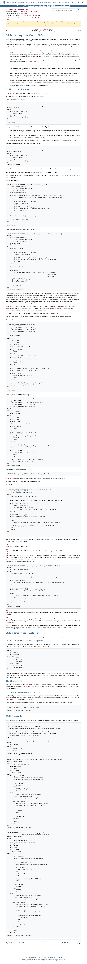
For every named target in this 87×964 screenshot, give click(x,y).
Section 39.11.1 (33, 62)
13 (21, 15)
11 (27, 15)
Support (55, 2)
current (38, 24)
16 (31, 11)
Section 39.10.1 (36, 55)
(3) (7, 553)
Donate (61, 2)
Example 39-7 (10, 93)
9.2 (10, 17)
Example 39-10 (10, 478)
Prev (7, 31)
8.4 (19, 17)
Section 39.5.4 (27, 686)
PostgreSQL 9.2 (23, 9)
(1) (7, 544)
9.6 (33, 15)
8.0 (32, 17)
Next (79, 31)
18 (25, 11)
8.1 (28, 17)
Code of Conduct (36, 958)
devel (25, 13)
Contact (59, 958)
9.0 (16, 17)
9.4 (39, 15)
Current (21, 11)
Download (21, 2)
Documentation (29, 2)
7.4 (35, 17)
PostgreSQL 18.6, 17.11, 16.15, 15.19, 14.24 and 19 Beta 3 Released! (49, 6)
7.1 (8, 19)
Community (39, 2)
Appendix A (9, 621)
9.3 (7, 17)
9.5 (36, 15)
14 (37, 11)
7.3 (38, 17)
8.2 (25, 17)
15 (34, 11)
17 (28, 11)
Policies (27, 958)
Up (14, 31)
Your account (69, 2)
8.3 (22, 17)
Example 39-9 (10, 306)
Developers (47, 2)
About (14, 2)
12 (24, 15)
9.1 (13, 17)
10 (30, 15)
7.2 (41, 17)
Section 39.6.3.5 (50, 77)
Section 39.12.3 (56, 308)
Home (9, 2)
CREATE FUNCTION (11, 699)
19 (22, 13)
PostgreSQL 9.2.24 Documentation (43, 29)
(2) (7, 549)
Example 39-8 (10, 169)
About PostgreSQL (49, 958)
